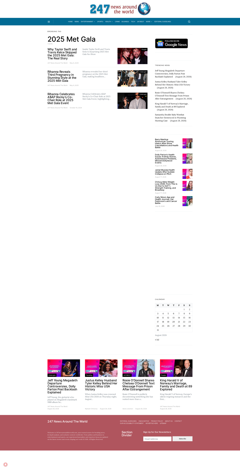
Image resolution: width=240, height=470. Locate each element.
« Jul (157, 339)
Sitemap (163, 423)
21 (179, 321)
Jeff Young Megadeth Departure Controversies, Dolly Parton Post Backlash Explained (170, 73)
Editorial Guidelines (162, 21)
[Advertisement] (173, 253)
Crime (117, 21)
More (148, 21)
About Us (169, 421)
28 (179, 326)
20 (173, 321)
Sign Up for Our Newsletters (157, 433)
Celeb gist (143, 72)
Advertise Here (152, 423)
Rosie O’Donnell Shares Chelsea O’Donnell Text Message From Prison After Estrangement (172, 95)
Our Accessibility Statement (132, 423)
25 (163, 326)
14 (179, 317)
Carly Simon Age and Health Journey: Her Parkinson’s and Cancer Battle (166, 200)
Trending (89, 375)
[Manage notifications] (6, 464)
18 (163, 321)
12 (168, 317)
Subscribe (182, 439)
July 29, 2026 (159, 206)
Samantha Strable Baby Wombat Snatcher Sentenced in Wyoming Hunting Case (170, 117)
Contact (178, 421)
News (77, 21)
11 (163, 317)
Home (70, 21)
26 (168, 326)
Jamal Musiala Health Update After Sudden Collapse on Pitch (165, 172)
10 (158, 317)
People (144, 49)
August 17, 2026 (160, 177)
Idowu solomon (127, 409)
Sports (100, 21)
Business (125, 21)
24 (158, 326)
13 (173, 317)
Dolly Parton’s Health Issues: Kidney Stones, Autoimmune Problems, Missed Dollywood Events (166, 158)
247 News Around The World (57, 63)
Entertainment (87, 21)
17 (158, 321)
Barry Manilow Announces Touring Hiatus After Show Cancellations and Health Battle (166, 143)
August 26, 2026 (160, 150)
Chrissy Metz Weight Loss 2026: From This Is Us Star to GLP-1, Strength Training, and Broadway (166, 186)
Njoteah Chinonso (91, 409)
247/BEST (140, 21)
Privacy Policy (157, 421)
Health (108, 21)
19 (168, 321)
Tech (133, 21)
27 (174, 326)
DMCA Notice (144, 421)
